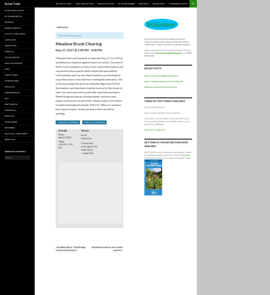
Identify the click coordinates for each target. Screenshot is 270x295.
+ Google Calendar (68, 122)
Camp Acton (10, 40)
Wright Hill (10, 139)
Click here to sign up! (154, 129)
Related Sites (159, 4)
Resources (144, 4)
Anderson (9, 22)
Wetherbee (10, 128)
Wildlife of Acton (106, 4)
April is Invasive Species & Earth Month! (163, 81)
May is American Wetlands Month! (161, 75)
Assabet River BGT (13, 28)
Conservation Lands (178, 4)
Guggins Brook (12, 57)
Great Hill (9, 52)
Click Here (185, 155)
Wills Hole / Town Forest (16, 134)
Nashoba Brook (12, 93)
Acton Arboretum (13, 16)
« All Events (62, 27)
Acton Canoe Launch (14, 10)
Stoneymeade (11, 122)
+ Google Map (87, 153)
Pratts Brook (11, 104)
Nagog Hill (10, 87)
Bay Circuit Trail (63, 4)
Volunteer (161, 24)
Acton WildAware (126, 4)
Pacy (7, 98)
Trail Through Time (84, 4)
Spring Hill (10, 116)
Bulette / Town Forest (15, 34)
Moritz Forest (11, 75)
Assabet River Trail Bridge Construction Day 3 (71, 249)
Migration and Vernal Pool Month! (160, 87)
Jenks (7, 69)
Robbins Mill (11, 110)
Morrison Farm (12, 81)
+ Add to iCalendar (94, 122)
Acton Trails (12, 3)
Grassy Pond (10, 46)
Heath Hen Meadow (13, 63)
